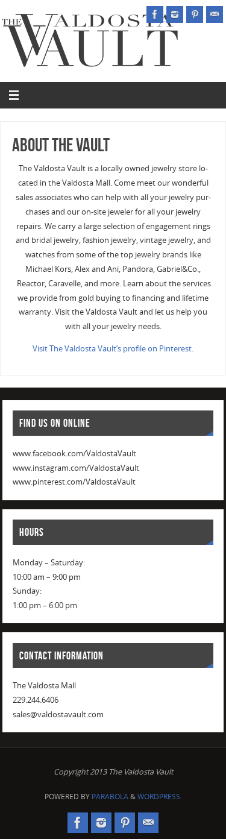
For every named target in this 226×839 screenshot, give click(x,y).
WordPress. (159, 796)
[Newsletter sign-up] (214, 14)
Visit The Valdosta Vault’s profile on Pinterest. (113, 349)
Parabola (110, 796)
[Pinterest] (194, 14)
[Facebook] (154, 14)
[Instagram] (174, 14)
